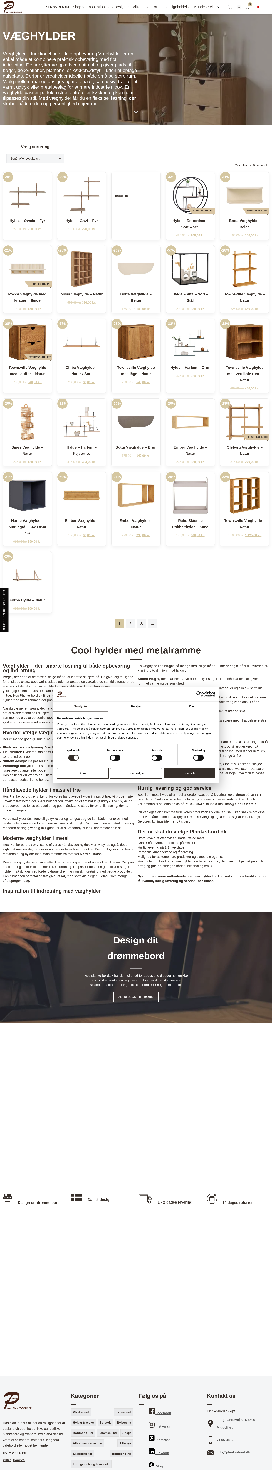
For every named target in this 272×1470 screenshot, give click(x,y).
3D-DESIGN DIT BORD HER (4, 610)
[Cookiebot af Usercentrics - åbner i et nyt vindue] (199, 694)
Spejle (126, 1433)
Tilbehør (125, 1443)
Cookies (19, 1460)
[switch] (115, 758)
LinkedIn (162, 1453)
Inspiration (96, 7)
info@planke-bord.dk (233, 1452)
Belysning (124, 1422)
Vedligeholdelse (178, 7)
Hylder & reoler (83, 1422)
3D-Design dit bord (136, 997)
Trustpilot (121, 195)
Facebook (163, 1413)
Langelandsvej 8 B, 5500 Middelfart (236, 1423)
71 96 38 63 (225, 1440)
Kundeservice (205, 7)
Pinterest (162, 1440)
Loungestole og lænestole (91, 1464)
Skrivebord (123, 1412)
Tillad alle (189, 773)
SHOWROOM (57, 7)
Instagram (163, 1426)
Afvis (83, 773)
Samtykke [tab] (80, 706)
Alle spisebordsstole (87, 1443)
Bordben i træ (121, 1453)
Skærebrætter (82, 1453)
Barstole (105, 1422)
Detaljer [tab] (136, 706)
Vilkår (137, 7)
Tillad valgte (136, 773)
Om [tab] (191, 706)
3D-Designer (118, 7)
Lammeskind (108, 1433)
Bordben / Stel (83, 1433)
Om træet (153, 7)
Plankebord (81, 1412)
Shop (77, 7)
